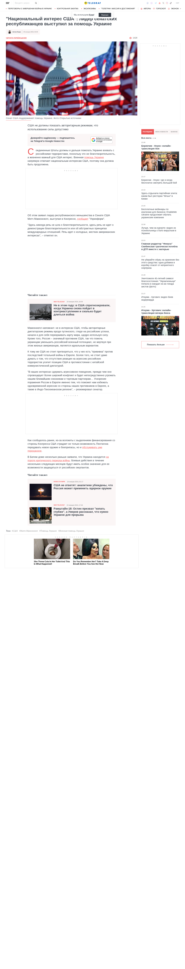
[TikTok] (171, 3)
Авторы (147, 9)
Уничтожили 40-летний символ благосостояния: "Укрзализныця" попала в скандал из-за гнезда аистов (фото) (158, 282)
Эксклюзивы (89, 9)
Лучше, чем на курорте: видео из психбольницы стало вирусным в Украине (158, 231)
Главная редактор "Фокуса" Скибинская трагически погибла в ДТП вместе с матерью (159, 246)
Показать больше (156, 345)
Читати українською (16, 38)
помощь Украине (94, 157)
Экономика (176, 9)
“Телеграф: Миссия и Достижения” (118, 9)
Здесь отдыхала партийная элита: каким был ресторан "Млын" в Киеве (159, 196)
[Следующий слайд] (180, 8)
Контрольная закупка (67, 9)
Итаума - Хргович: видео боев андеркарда (157, 298)
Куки (91, 15)
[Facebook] (147, 3)
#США (15, 531)
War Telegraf (59, 301)
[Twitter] (163, 3)
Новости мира (59, 481)
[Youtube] (160, 3)
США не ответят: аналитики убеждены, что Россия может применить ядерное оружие (83, 487)
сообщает (82, 218)
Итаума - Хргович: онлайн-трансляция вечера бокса (156, 311)
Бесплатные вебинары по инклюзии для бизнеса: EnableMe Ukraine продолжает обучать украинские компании (159, 213)
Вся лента (146, 138)
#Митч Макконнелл (28, 531)
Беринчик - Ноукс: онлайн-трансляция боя (156, 147)
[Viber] (151, 3)
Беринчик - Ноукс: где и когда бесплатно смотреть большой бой (159, 181)
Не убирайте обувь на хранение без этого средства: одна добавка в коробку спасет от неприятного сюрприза (160, 264)
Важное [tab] (174, 132)
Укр (177, 3)
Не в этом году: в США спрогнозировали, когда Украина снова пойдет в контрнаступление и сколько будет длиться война (82, 310)
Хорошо (104, 15)
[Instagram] (167, 3)
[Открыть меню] (8, 3)
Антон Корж (16, 32)
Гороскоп (161, 9)
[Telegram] (156, 3)
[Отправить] (35, 3)
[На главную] (92, 3)
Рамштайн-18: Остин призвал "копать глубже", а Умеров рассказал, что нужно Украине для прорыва (81, 511)
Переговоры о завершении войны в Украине (30, 9)
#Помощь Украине (48, 531)
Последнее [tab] (147, 132)
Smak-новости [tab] (161, 132)
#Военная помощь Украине (71, 531)
